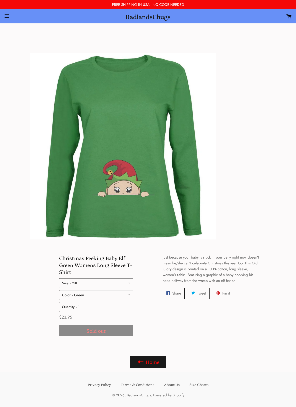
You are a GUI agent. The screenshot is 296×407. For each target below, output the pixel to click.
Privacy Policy (99, 384)
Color (66, 295)
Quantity (68, 306)
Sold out (96, 330)
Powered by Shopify (168, 395)
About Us (172, 384)
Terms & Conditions (137, 384)
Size (65, 283)
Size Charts (198, 384)
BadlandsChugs (148, 16)
